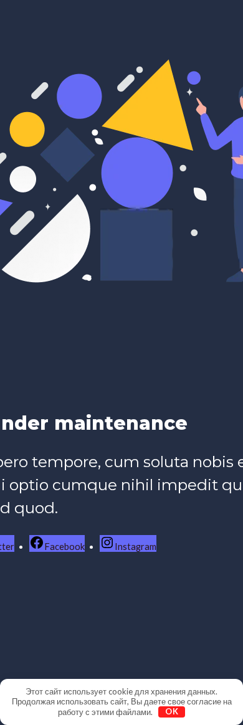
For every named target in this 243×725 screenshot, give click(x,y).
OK (172, 711)
